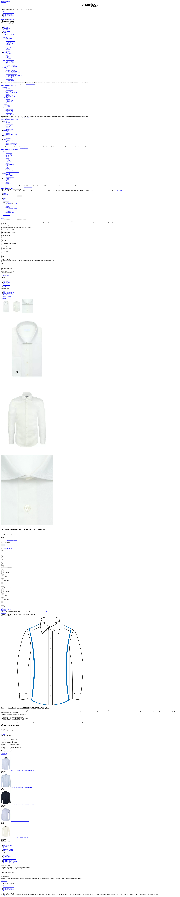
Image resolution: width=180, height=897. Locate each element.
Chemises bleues (10, 80)
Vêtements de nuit (7, 178)
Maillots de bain (6, 173)
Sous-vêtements (6, 285)
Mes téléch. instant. (10, 212)
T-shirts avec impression (11, 143)
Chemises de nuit (10, 180)
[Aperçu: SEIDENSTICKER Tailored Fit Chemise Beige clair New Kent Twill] (16, 312)
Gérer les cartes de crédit (11, 210)
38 (2, 552)
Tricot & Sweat (6, 97)
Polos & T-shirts (7, 130)
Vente (4, 286)
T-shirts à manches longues (12, 134)
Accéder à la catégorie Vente (7, 188)
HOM (7, 158)
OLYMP (8, 39)
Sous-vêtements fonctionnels (12, 172)
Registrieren (3, 19)
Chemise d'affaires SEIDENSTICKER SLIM (21, 787)
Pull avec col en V (10, 110)
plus (47, 611)
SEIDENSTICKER (10, 41)
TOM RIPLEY (9, 95)
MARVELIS (9, 42)
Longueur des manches (8, 60)
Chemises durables (10, 76)
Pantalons (8, 183)
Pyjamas (8, 179)
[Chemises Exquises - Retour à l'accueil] (90, 7)
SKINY (8, 159)
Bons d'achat (6, 847)
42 (2, 558)
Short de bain (9, 174)
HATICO (8, 51)
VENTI (8, 44)
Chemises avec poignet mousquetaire (14, 75)
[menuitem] (91, 11)
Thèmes (5, 67)
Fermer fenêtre (4, 2)
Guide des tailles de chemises (9, 859)
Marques (5, 37)
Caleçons (8, 169)
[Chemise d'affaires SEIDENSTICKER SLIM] (6, 787)
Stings (7, 165)
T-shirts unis (9, 141)
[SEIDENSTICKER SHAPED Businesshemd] (2, 546)
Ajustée (8, 56)
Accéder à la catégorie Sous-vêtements (9, 149)
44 (2, 560)
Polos (7, 131)
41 (2, 556)
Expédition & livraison (8, 849)
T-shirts (7, 133)
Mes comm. (8, 211)
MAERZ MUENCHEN (11, 92)
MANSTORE (9, 155)
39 (2, 553)
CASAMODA (9, 43)
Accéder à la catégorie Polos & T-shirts (9, 119)
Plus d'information (30, 84)
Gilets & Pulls (9, 101)
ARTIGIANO (9, 38)
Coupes (5, 52)
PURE (7, 48)
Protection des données (8, 13)
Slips (7, 167)
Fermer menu (6, 201)
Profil (7, 206)
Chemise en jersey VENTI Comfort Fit (20, 821)
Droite (7, 57)
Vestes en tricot (9, 102)
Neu (4, 280)
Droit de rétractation (7, 14)
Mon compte (9, 204)
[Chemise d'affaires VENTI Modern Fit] (6, 837)
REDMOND (9, 47)
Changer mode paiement (11, 208)
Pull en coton (9, 113)
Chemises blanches (10, 77)
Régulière (8, 106)
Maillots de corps (10, 164)
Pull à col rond (9, 111)
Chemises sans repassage (11, 74)
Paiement (5, 846)
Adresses (8, 207)
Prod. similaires (4, 754)
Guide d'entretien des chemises (10, 861)
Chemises (5, 281)
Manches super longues (11, 66)
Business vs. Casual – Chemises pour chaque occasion (15, 862)
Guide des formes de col (8, 860)
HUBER (8, 160)
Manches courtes (10, 62)
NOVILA (8, 156)
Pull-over (8, 99)
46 (2, 563)
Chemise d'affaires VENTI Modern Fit (20, 837)
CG (4, 11)
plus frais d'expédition (12, 540)
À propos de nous (7, 856)
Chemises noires (9, 79)
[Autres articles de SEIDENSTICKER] (6, 536)
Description (3, 609)
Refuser (2, 895)
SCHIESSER (9, 153)
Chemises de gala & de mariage (13, 72)
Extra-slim (8, 53)
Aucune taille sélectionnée (6, 567)
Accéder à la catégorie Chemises (8, 34)
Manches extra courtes (11, 63)
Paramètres (13, 895)
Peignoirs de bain (10, 177)
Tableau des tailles (8, 548)
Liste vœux (8, 213)
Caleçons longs (9, 170)
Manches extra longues (11, 65)
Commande (6, 844)
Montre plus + (4, 753)
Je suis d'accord (7, 895)
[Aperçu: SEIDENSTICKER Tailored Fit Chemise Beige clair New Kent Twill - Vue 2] (6, 312)
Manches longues (10, 61)
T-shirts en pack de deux (11, 144)
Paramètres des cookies (8, 15)
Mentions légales (7, 16)
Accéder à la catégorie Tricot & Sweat (9, 85)
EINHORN (8, 46)
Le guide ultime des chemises (9, 857)
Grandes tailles (9, 68)
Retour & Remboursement (9, 850)
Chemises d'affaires (10, 70)
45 (2, 562)
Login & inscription (7, 845)
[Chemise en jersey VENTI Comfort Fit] (6, 821)
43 (2, 559)
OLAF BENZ (9, 154)
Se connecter (11, 19)
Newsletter (5, 855)
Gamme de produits (7, 161)
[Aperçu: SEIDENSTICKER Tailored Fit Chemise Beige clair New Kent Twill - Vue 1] (27, 312)
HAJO (7, 94)
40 (2, 555)
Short (7, 168)
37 (2, 550)
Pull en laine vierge (10, 114)
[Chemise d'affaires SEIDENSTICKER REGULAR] (6, 770)
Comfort (8, 105)
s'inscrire (15, 203)
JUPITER (8, 49)
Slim (7, 55)
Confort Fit (8, 58)
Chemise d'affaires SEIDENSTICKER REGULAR (22, 770)
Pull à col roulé (9, 100)
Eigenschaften (9, 609)
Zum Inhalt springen (5, 1)
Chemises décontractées (11, 71)
